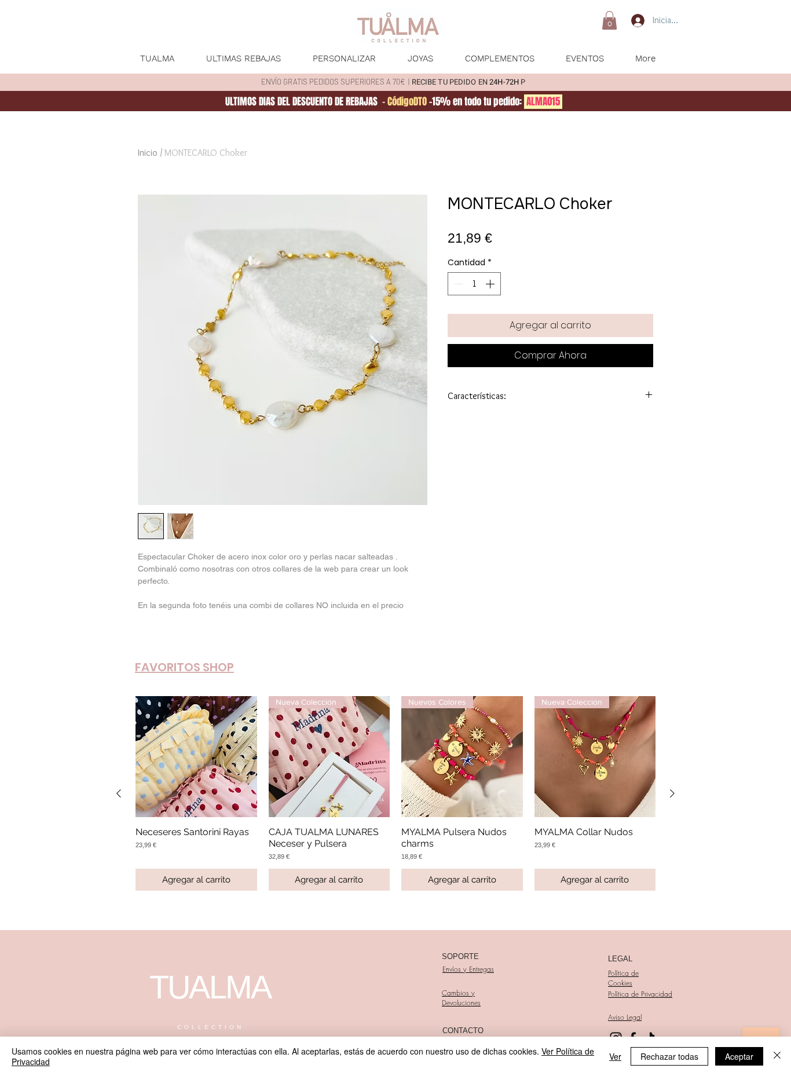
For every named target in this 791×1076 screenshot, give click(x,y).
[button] (609, 20)
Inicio (148, 152)
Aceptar (739, 1056)
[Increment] (491, 284)
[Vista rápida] (196, 757)
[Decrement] (457, 284)
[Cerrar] (777, 1056)
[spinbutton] (474, 284)
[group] (395, 794)
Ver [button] (615, 1056)
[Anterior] (119, 793)
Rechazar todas (669, 1056)
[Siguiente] (672, 793)
